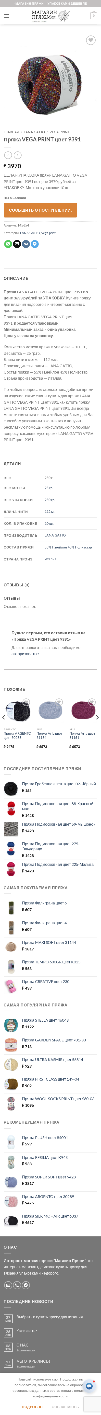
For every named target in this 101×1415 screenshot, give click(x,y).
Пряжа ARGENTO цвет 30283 (17, 735)
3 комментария (34, 1366)
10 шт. (49, 523)
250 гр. (50, 500)
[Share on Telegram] (35, 244)
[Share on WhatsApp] (8, 244)
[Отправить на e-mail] (8, 1285)
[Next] (97, 727)
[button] (7, 16)
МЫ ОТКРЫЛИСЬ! (33, 1361)
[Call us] (17, 1285)
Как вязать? (26, 1330)
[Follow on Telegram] (26, 1285)
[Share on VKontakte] (26, 244)
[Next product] (8, 155)
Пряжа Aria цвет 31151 (82, 735)
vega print (60, 132)
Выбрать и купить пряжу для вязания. (50, 1316)
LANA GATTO (34, 132)
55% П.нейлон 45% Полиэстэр (68, 547)
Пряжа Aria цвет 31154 (49, 735)
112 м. (49, 511)
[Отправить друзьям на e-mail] (17, 244)
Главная (11, 132)
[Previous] (4, 727)
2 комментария (29, 1350)
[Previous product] (17, 155)
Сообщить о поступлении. (40, 210)
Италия (50, 559)
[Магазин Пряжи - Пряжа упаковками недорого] (50, 16)
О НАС (22, 1345)
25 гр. (49, 488)
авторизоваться (26, 653)
